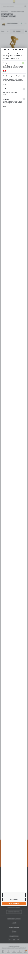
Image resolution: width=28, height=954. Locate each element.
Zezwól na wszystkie (14, 903)
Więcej (4, 71)
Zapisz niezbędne (14, 899)
